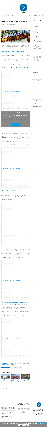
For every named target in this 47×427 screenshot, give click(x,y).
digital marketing (36, 80)
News (30, 15)
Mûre (2, 202)
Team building (15, 15)
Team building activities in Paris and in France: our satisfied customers (37, 41)
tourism (14, 24)
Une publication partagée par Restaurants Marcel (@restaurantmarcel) (18, 185)
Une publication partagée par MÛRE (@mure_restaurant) (15, 241)
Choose (26, 425)
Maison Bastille (4, 64)
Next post (27, 388)
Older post (5, 388)
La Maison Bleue (4, 257)
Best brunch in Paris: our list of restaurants (14, 21)
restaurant (11, 24)
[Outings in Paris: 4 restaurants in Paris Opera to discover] (25, 376)
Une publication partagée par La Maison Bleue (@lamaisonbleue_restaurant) (20, 297)
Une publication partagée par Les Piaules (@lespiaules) (15, 355)
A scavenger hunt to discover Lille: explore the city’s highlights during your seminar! (37, 36)
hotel (34, 83)
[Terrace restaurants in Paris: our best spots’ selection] (15, 376)
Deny (20, 425)
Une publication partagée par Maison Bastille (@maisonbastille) (17, 108)
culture (34, 78)
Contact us (37, 15)
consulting (35, 75)
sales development (37, 98)
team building (35, 100)
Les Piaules (3, 315)
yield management (37, 106)
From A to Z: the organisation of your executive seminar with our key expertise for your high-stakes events (37, 47)
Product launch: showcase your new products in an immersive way (37, 31)
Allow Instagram (16, 124)
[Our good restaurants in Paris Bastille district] (5, 376)
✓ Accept (42, 423)
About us (23, 15)
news (8, 24)
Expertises (6, 15)
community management (35, 72)
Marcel (3, 144)
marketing (35, 86)
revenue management (35, 95)
